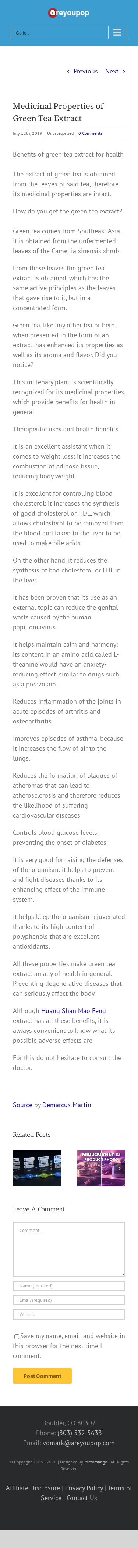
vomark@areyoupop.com (79, 1443)
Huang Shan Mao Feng (73, 1010)
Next (111, 71)
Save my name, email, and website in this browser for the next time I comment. (69, 1346)
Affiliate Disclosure (33, 1488)
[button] (18, 1168)
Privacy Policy (84, 1488)
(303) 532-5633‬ (79, 1433)
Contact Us (82, 1498)
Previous (86, 71)
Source (22, 1104)
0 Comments (90, 133)
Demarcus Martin (66, 1104)
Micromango (95, 1462)
